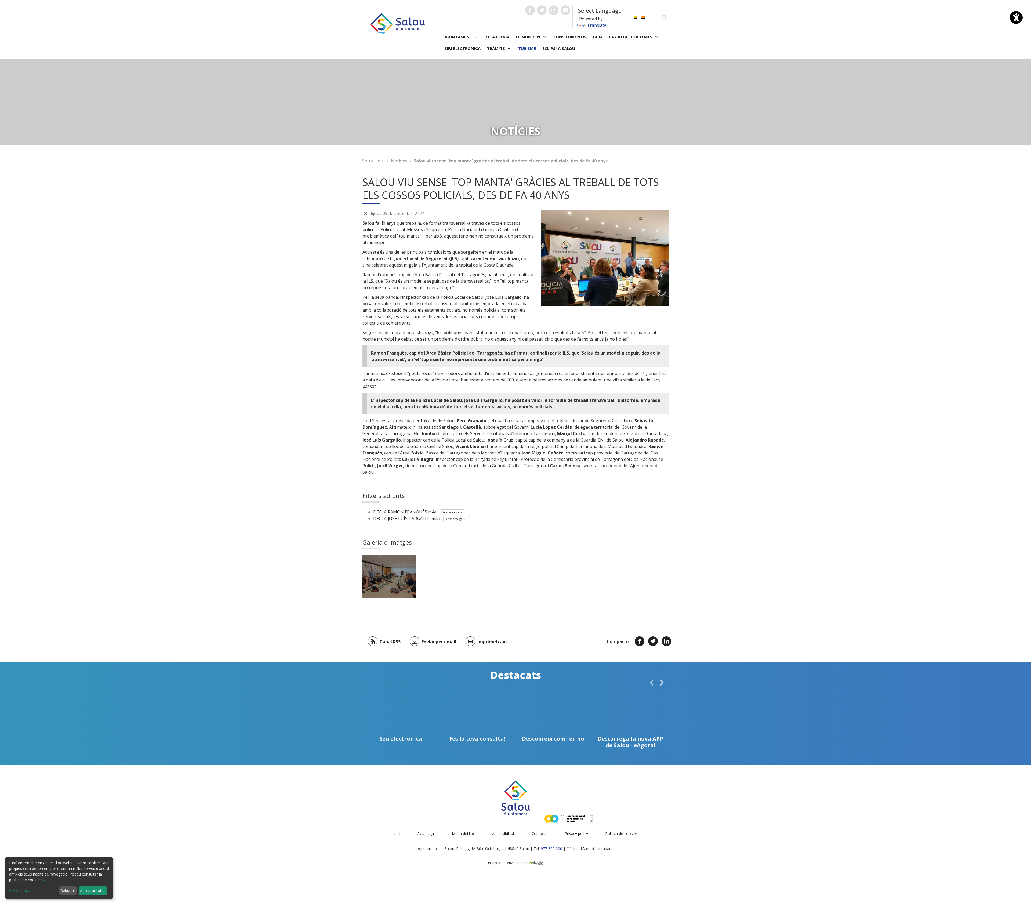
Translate (597, 25)
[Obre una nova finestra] (530, 10)
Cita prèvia (497, 36)
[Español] (643, 16)
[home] (397, 23)
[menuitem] (635, 16)
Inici (380, 161)
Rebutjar (67, 890)
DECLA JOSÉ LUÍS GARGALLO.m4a (406, 519)
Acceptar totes (93, 890)
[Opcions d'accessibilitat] (1016, 17)
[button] (651, 682)
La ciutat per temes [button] (631, 36)
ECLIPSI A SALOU (558, 48)
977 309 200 (551, 848)
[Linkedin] (666, 641)
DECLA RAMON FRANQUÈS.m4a (405, 512)
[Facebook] (639, 641)
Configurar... (19, 890)
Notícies (399, 161)
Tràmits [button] (496, 48)
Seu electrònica (463, 48)
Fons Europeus (570, 36)
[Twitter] (653, 641)
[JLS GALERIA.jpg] (389, 576)
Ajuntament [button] (459, 36)
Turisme (527, 48)
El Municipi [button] (529, 36)
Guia (598, 36)
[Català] (635, 16)
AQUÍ (47, 879)
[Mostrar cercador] (664, 17)
